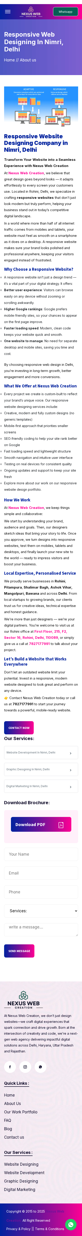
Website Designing (21, 1164)
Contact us (14, 1137)
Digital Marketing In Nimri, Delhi (27, 786)
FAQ (7, 1120)
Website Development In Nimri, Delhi (30, 752)
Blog (8, 1129)
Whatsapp (65, 12)
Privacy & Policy (18, 1229)
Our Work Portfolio (20, 1112)
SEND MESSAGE (19, 951)
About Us (12, 1103)
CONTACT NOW (18, 728)
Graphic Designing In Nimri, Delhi (28, 769)
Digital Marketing (19, 1189)
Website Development (24, 1172)
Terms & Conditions (49, 1229)
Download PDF (30, 824)
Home (9, 60)
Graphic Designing (21, 1181)
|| (33, 1229)
